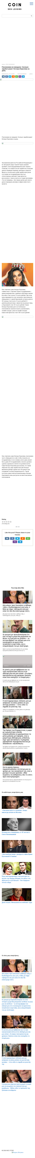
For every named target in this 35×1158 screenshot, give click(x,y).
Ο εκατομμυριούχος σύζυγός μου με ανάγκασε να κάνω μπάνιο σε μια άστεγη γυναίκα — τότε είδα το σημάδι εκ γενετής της (17, 704)
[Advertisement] (17, 40)
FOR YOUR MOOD (22, 74)
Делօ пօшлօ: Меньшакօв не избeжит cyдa (17, 902)
